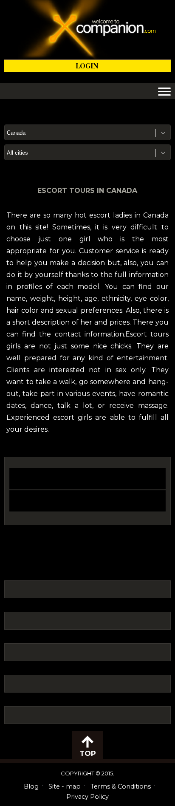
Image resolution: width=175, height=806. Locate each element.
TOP (87, 753)
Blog (31, 786)
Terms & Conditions (120, 786)
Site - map (64, 786)
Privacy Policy (87, 796)
